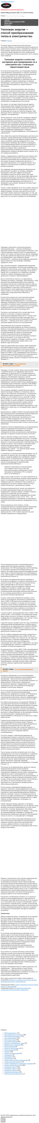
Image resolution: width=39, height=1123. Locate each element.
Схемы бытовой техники (12, 1062)
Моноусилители (9, 1046)
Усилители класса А (11, 1070)
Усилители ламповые (11, 1072)
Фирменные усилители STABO (14, 21)
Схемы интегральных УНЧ (13, 1065)
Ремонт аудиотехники (11, 1053)
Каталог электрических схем (14, 1043)
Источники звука (10, 1040)
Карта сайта (8, 23)
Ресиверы (7, 1055)
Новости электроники (11, 1048)
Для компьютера (10, 1038)
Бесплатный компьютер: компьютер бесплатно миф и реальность (16, 989)
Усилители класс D (10, 1067)
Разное (9, 41)
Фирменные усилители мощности (12, 9)
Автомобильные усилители (13, 1035)
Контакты (7, 25)
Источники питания (10, 1041)
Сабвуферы (8, 1057)
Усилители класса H (11, 1069)
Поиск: (3, 16)
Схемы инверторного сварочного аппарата (18, 1063)
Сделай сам (8, 1058)
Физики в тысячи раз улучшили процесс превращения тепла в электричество (19, 980)
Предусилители (9, 1050)
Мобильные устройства (12, 1045)
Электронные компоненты (13, 1074)
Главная (7, 20)
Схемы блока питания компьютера (16, 1060)
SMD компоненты (10, 1033)
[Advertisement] (19, 222)
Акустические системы (12, 1036)
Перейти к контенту (7, 1)
